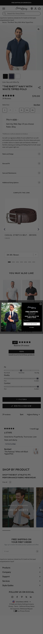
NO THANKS (32, 327)
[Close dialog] (40, 304)
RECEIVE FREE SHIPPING (32, 323)
